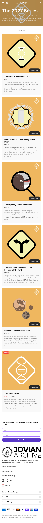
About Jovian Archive (9, 467)
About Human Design (9, 476)
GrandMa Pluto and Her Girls (17, 331)
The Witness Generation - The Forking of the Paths (18, 269)
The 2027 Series (11, 394)
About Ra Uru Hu (7, 471)
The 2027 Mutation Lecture (17, 77)
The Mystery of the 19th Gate (18, 205)
